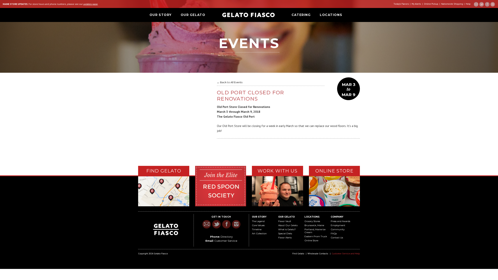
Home (248, 14)
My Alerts (416, 3)
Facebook (487, 4)
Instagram (492, 4)
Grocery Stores (312, 221)
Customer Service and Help (346, 253)
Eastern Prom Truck (315, 236)
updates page (90, 4)
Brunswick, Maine (314, 225)
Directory (227, 236)
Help (468, 3)
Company (337, 216)
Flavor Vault (284, 221)
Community (338, 229)
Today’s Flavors (401, 3)
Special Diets (285, 233)
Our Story (161, 15)
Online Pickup (431, 3)
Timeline (256, 229)
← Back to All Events (229, 82)
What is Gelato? (287, 229)
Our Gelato (193, 15)
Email (476, 4)
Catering (301, 15)
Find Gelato (298, 253)
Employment (338, 225)
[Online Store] (334, 190)
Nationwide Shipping (452, 3)
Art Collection (259, 233)
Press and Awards (340, 221)
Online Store (311, 240)
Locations (331, 15)
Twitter (481, 4)
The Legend (258, 221)
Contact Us (337, 237)
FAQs (334, 233)
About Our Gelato (288, 225)
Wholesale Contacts (318, 253)
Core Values (258, 225)
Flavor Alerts (285, 237)
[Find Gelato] (163, 191)
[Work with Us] (277, 191)
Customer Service (225, 240)
